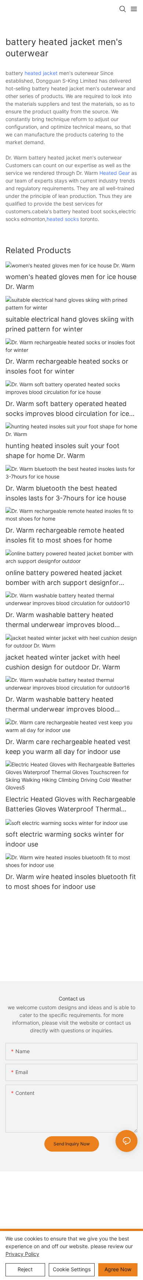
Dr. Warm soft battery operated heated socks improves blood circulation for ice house (67, 409)
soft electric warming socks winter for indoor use (65, 839)
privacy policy (22, 1254)
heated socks (63, 219)
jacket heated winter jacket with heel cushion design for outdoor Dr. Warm (63, 662)
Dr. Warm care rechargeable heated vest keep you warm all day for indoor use (68, 746)
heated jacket (41, 73)
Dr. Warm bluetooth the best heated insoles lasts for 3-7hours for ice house (66, 493)
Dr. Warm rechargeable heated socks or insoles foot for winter (67, 366)
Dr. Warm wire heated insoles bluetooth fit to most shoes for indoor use (71, 881)
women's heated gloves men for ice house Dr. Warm (71, 281)
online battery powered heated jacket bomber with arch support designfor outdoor (64, 578)
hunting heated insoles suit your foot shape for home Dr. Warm (63, 450)
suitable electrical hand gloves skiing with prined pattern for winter (70, 324)
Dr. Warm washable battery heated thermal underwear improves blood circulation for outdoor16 (60, 704)
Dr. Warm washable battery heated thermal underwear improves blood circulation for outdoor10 (60, 620)
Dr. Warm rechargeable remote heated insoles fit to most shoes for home (65, 535)
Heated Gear (114, 173)
